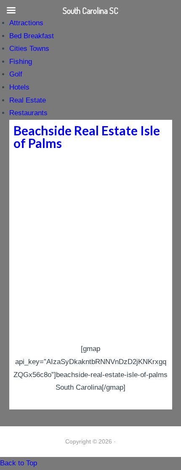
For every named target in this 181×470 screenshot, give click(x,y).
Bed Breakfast (31, 36)
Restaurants (28, 113)
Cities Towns (29, 49)
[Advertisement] (90, 248)
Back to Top (18, 463)
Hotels (19, 87)
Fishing (20, 62)
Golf (15, 74)
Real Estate (27, 100)
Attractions (26, 23)
